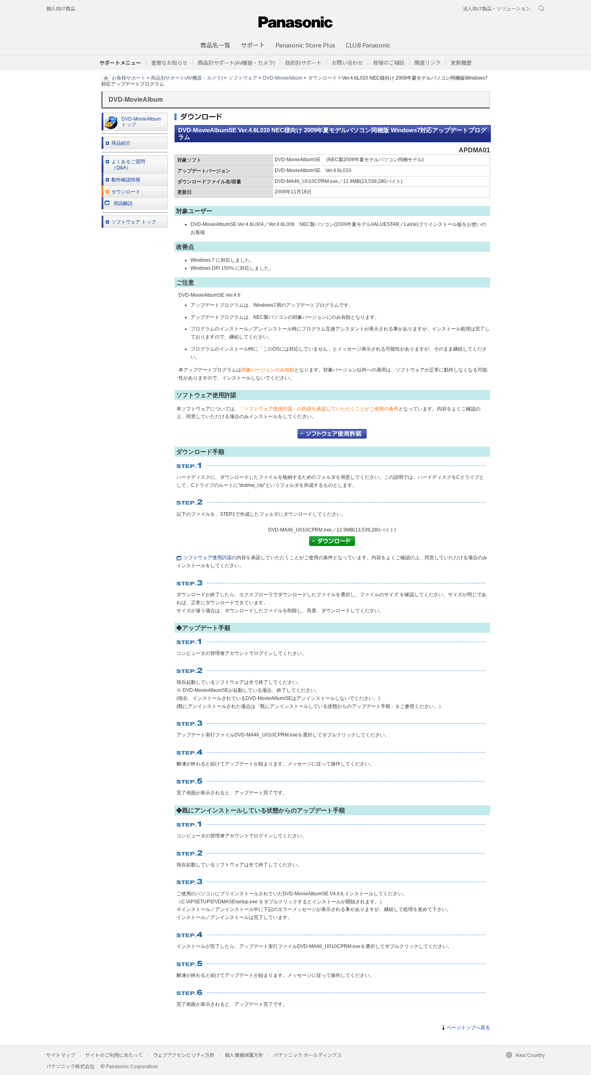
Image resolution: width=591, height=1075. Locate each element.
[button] (303, 62)
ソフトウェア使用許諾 (207, 557)
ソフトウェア (242, 77)
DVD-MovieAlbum (282, 77)
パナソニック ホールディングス (307, 1054)
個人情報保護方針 (244, 1054)
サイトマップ (60, 1054)
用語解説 (123, 203)
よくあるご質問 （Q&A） (128, 164)
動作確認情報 (125, 180)
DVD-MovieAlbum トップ (141, 122)
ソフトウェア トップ (133, 222)
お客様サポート (129, 77)
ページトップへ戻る (468, 1027)
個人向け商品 (60, 8)
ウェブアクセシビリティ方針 (184, 1054)
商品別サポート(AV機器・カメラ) (187, 77)
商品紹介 (121, 143)
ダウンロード (322, 77)
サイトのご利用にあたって (114, 1054)
